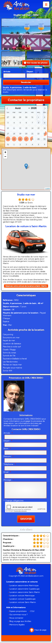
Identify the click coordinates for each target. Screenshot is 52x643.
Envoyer (26, 519)
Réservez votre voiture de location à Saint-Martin (26, 286)
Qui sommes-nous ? (18, 615)
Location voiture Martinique (22, 596)
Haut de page (40, 630)
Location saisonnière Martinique (24, 585)
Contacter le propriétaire (26, 100)
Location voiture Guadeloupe (22, 599)
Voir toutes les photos (37, 63)
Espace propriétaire (18, 611)
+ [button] (5, 152)
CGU (32, 611)
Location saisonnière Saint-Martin (24, 592)
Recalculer (26, 82)
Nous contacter (16, 618)
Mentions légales (17, 625)
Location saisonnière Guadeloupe (24, 589)
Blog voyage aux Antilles (20, 621)
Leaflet (47, 188)
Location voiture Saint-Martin (22, 602)
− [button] (5, 156)
